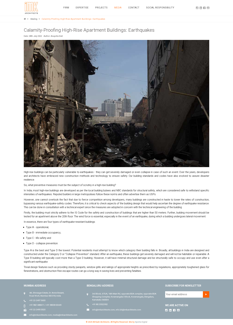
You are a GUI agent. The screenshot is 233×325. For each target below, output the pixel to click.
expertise (88, 7)
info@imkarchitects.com (40, 314)
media (121, 7)
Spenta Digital (141, 322)
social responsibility (161, 7)
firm (73, 7)
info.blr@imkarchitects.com (128, 309)
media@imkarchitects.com (65, 314)
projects (106, 7)
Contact (137, 7)
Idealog (33, 19)
